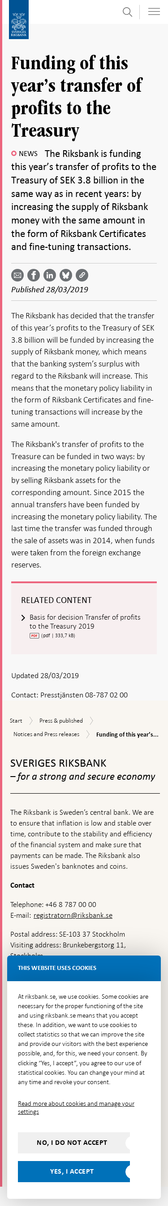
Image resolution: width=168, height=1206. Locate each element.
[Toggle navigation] (154, 11)
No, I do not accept (72, 1142)
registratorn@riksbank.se (73, 915)
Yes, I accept (72, 1171)
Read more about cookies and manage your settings (76, 1107)
